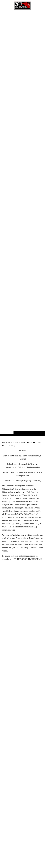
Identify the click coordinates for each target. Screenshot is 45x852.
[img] (22, 223)
